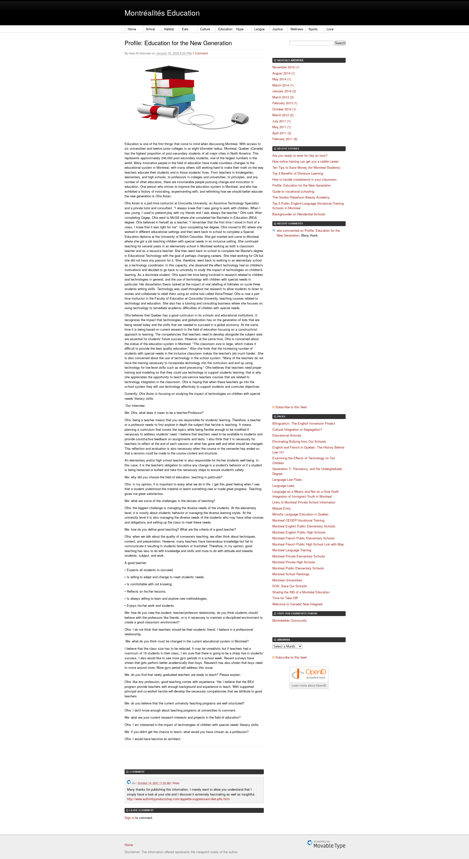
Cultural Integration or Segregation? (297, 429)
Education (225, 29)
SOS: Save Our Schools (289, 586)
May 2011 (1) (281, 127)
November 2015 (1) (285, 67)
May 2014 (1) (281, 79)
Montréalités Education (162, 12)
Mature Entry (281, 508)
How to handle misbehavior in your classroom (304, 179)
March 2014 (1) (283, 85)
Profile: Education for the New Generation (301, 185)
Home (132, 29)
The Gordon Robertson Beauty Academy (301, 197)
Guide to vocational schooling (293, 191)
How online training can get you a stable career (305, 161)
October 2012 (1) (284, 109)
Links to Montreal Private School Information (303, 502)
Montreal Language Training (291, 550)
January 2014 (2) (284, 91)
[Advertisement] (182, 762)
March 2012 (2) (283, 115)
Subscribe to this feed (291, 407)
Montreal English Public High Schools (299, 532)
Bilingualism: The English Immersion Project (303, 423)
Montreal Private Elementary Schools (298, 556)
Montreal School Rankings (290, 574)
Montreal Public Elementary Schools (298, 568)
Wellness (296, 29)
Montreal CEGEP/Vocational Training (298, 520)
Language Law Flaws (287, 479)
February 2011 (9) (284, 138)
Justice (277, 29)
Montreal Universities (287, 580)
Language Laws (283, 485)
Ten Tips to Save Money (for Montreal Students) (306, 167)
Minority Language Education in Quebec (300, 514)
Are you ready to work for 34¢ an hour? (299, 155)
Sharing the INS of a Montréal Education (301, 592)
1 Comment (200, 53)
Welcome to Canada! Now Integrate (297, 604)
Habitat (169, 29)
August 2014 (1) (283, 73)
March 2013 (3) (283, 97)
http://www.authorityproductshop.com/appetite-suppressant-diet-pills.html (178, 798)
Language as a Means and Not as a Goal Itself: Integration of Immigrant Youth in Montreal (305, 494)
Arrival (150, 29)
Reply (176, 783)
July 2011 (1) (281, 121)
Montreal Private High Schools (293, 562)
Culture (205, 29)
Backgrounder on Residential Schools (298, 214)
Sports (313, 29)
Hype (240, 29)
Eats (185, 29)
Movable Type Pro (326, 844)
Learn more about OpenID (309, 685)
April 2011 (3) (281, 133)
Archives (297, 60)
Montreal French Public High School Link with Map (308, 544)
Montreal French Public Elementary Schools (303, 538)
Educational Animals (286, 435)
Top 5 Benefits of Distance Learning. (298, 173)
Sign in (129, 817)
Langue (259, 29)
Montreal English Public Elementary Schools (303, 526)
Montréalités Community (289, 620)
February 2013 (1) (284, 103)
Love (330, 29)
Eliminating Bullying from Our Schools (299, 441)
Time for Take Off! (285, 598)
